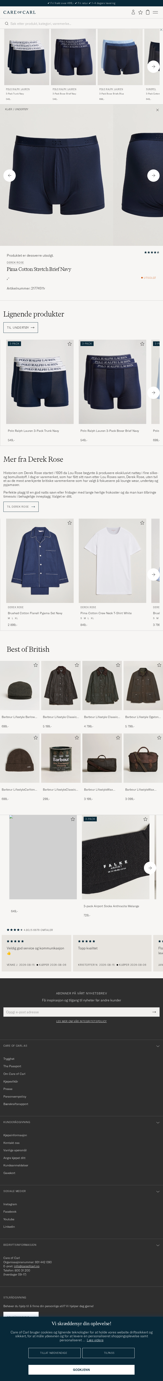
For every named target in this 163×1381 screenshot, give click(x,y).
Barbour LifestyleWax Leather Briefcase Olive (140, 790)
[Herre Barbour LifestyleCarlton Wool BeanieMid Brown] (19, 758)
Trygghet (8, 1059)
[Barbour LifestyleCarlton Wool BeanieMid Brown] (19, 785)
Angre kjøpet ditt (14, 1158)
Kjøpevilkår (10, 1081)
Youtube (8, 1219)
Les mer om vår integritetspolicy (81, 1021)
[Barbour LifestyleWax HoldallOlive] (102, 785)
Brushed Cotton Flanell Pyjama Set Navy (35, 613)
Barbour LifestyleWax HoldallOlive (98, 790)
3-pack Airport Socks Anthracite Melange (111, 906)
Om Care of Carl (14, 1074)
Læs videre (95, 1340)
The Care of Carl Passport (81, 3)
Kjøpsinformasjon (15, 1135)
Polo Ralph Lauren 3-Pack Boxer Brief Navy (109, 431)
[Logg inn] (133, 12)
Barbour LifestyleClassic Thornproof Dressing (59, 790)
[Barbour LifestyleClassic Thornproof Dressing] (61, 785)
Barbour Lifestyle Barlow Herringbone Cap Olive (18, 717)
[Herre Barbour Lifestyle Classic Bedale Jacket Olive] (102, 685)
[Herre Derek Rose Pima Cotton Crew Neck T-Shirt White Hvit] (112, 561)
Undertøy (21, 109)
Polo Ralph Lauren (18, 89)
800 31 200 (22, 1270)
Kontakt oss (11, 1143)
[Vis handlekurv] (147, 12)
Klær (8, 109)
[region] (81, 953)
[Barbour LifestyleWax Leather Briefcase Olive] (143, 785)
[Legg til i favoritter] (68, 345)
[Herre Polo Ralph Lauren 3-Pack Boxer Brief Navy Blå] (73, 57)
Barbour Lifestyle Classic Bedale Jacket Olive (101, 717)
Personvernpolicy (14, 1096)
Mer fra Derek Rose (33, 459)
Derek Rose (15, 262)
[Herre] (43, 857)
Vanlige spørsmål (15, 1150)
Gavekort (9, 1173)
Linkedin (9, 1227)
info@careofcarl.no (26, 1266)
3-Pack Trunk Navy (15, 93)
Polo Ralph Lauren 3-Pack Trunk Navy (33, 431)
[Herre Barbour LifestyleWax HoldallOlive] (102, 758)
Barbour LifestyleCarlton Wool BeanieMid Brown (18, 790)
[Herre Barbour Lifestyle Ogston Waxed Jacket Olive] (143, 685)
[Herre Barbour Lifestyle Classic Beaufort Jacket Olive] (61, 685)
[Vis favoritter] (140, 12)
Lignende (33, 314)
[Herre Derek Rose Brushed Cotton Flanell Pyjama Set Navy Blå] (40, 561)
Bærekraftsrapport (15, 1104)
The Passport (12, 1066)
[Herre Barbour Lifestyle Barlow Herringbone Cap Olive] (19, 685)
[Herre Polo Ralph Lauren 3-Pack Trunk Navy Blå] (26, 57)
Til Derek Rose (18, 506)
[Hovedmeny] (155, 12)
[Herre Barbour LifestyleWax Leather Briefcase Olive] (143, 758)
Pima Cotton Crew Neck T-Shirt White (106, 613)
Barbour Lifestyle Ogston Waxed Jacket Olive (142, 717)
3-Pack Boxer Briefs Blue (111, 93)
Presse (7, 1089)
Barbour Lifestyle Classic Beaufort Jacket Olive (60, 717)
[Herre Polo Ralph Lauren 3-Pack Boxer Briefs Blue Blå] (120, 57)
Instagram (10, 1204)
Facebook (9, 1211)
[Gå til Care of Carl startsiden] (19, 12)
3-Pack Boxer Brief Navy (64, 93)
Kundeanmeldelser (15, 1165)
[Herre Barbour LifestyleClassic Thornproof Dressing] (61, 758)
